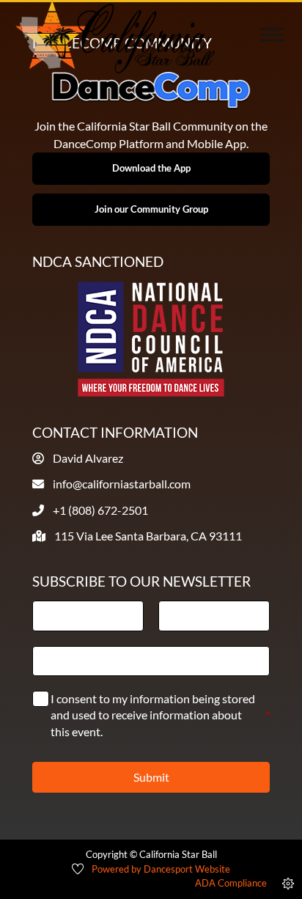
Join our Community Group (151, 209)
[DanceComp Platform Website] (151, 90)
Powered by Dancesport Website (161, 869)
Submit (151, 777)
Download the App (151, 168)
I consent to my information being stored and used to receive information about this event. (160, 714)
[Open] (272, 36)
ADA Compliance (231, 883)
